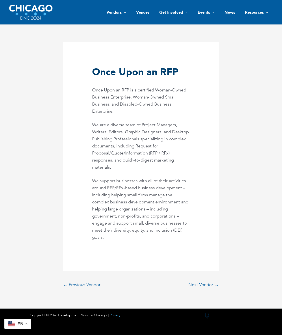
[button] (124, 12)
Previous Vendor (81, 284)
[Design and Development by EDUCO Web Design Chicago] (207, 316)
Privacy (115, 315)
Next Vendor (203, 284)
